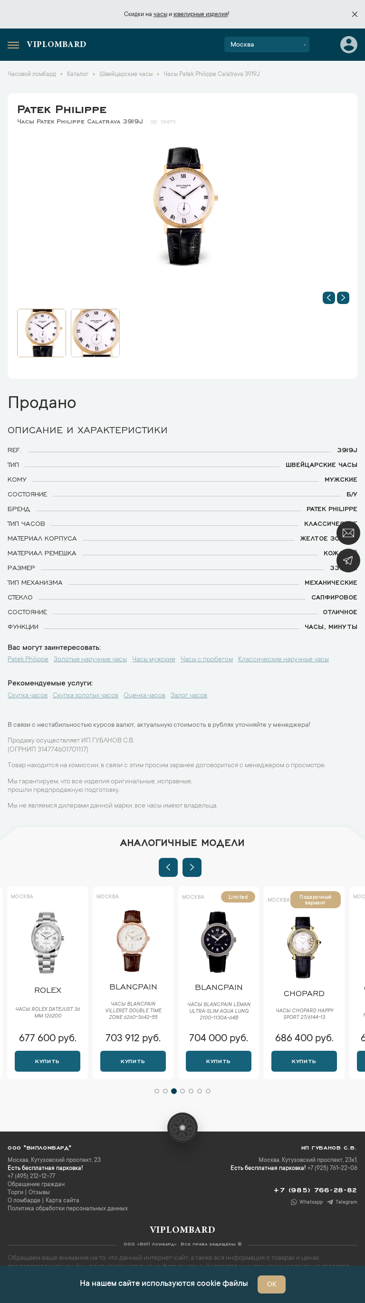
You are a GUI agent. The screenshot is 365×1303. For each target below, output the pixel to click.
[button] (329, 298)
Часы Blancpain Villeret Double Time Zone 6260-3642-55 (133, 1011)
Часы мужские (153, 660)
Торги (15, 1192)
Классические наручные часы (283, 660)
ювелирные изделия (200, 14)
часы (160, 14)
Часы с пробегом (207, 660)
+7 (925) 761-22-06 (332, 1168)
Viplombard (56, 45)
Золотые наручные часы (90, 660)
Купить (47, 1060)
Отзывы (39, 1192)
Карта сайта (62, 1201)
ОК (271, 1285)
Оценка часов (144, 696)
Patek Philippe (61, 107)
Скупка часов (28, 696)
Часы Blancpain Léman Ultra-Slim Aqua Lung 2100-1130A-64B (218, 1011)
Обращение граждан (36, 1184)
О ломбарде (24, 1201)
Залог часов (189, 696)
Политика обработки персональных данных (68, 1209)
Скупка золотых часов (85, 696)
